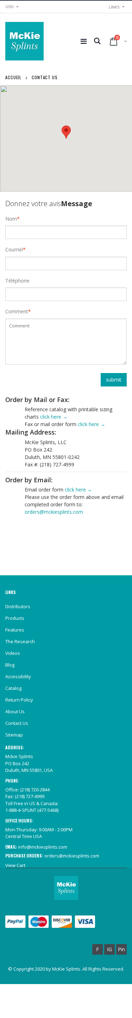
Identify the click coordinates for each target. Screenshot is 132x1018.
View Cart (15, 865)
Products (14, 618)
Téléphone (17, 280)
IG (109, 949)
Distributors (17, 606)
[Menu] (84, 41)
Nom (11, 218)
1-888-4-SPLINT (20, 810)
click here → (54, 416)
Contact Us (16, 723)
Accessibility (18, 676)
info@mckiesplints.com (42, 847)
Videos (12, 653)
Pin (121, 949)
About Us (15, 711)
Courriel (14, 249)
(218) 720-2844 (35, 789)
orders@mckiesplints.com (54, 511)
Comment (16, 311)
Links (114, 7)
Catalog (13, 688)
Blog (9, 665)
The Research (20, 641)
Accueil (13, 77)
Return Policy (19, 700)
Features (14, 630)
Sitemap (14, 735)
